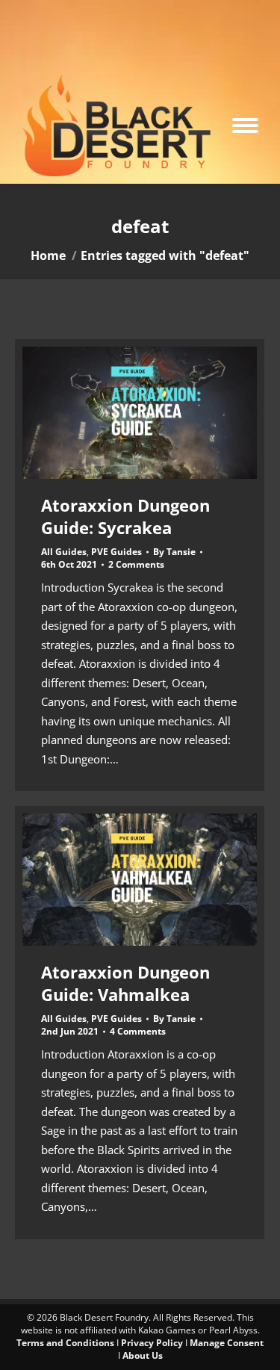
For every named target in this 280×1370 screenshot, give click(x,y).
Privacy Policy (152, 1342)
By (174, 552)
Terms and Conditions (65, 1342)
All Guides (64, 551)
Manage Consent (227, 1342)
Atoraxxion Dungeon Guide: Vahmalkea (125, 983)
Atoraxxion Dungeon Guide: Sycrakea (125, 516)
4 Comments (138, 1032)
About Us (142, 1355)
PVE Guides (116, 551)
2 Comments (136, 565)
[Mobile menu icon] (245, 125)
